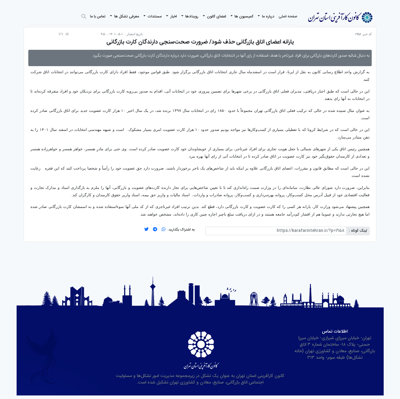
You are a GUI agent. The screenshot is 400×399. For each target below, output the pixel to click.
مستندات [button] (154, 16)
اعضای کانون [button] (216, 16)
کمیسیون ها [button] (243, 16)
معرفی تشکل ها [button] (126, 16)
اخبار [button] (173, 16)
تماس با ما (98, 16)
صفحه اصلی (288, 16)
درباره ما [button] (267, 16)
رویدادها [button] (191, 16)
